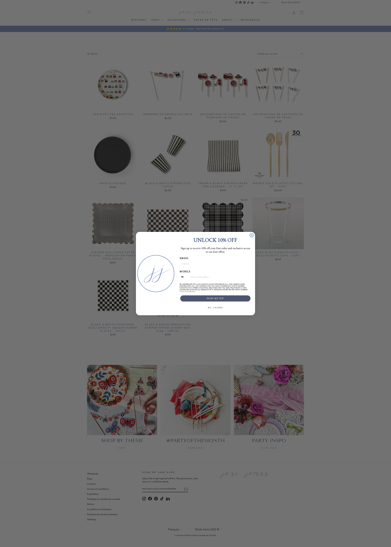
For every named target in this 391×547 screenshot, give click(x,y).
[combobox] (184, 277)
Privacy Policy (184, 291)
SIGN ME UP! (215, 298)
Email (184, 258)
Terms (193, 291)
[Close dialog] (252, 235)
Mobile (185, 271)
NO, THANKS (215, 307)
